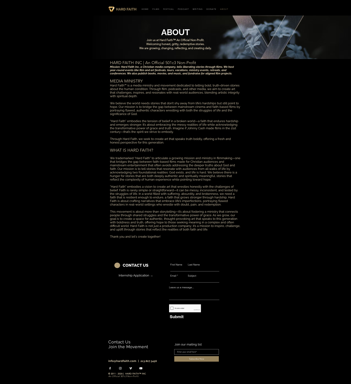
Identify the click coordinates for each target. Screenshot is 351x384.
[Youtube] (141, 368)
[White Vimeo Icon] (130, 368)
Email (173, 276)
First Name (176, 264)
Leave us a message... (181, 287)
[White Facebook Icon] (110, 368)
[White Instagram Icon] (120, 368)
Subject (192, 276)
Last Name (194, 264)
